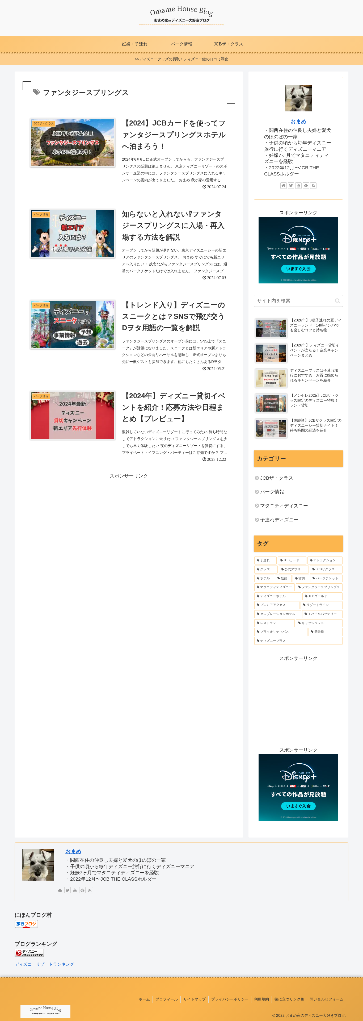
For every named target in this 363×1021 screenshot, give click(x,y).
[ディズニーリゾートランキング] (29, 955)
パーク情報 (272, 492)
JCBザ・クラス (276, 478)
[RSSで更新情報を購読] (313, 185)
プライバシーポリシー (229, 999)
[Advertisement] (129, 517)
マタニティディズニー (284, 505)
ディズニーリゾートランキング (44, 964)
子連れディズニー (279, 519)
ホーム (144, 999)
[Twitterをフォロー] (291, 185)
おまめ (298, 121)
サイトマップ (194, 999)
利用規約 (261, 999)
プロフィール (166, 999)
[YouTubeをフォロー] (298, 185)
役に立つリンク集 (289, 999)
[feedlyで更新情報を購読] (306, 185)
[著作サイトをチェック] (283, 185)
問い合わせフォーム (326, 999)
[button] (337, 301)
